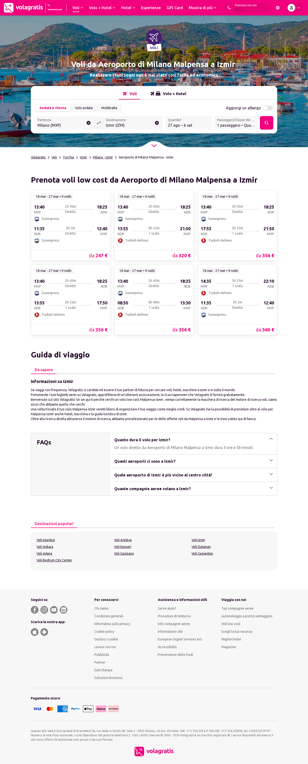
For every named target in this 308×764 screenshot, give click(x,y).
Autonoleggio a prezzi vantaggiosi (246, 616)
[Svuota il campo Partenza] (88, 123)
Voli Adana (44, 553)
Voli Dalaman (201, 547)
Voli (54, 157)
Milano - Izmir (103, 157)
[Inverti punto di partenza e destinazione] (99, 123)
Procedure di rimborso (174, 616)
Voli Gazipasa (124, 553)
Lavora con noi (105, 647)
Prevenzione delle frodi (175, 655)
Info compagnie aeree (174, 624)
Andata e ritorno (52, 108)
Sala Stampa (103, 670)
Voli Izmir (198, 540)
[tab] (129, 93)
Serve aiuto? (167, 608)
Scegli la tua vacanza (236, 631)
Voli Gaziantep (202, 553)
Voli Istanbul (46, 540)
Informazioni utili (170, 631)
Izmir (83, 157)
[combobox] (65, 123)
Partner (99, 662)
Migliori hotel (231, 639)
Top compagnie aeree (237, 608)
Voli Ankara (45, 547)
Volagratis (38, 157)
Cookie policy (104, 631)
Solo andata (84, 108)
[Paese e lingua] (277, 8)
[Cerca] (266, 123)
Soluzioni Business (108, 678)
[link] (70, 225)
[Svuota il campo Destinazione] (157, 123)
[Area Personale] (295, 8)
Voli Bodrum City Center (54, 560)
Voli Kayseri (122, 547)
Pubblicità (101, 655)
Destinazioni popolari (54, 523)
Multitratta (109, 108)
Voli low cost (230, 624)
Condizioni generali (108, 616)
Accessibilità (167, 647)
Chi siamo (101, 608)
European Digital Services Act (180, 639)
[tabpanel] (154, 399)
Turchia (68, 157)
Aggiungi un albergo (243, 108)
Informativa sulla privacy (112, 624)
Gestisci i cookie (106, 639)
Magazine (228, 647)
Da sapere (44, 370)
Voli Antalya (123, 540)
